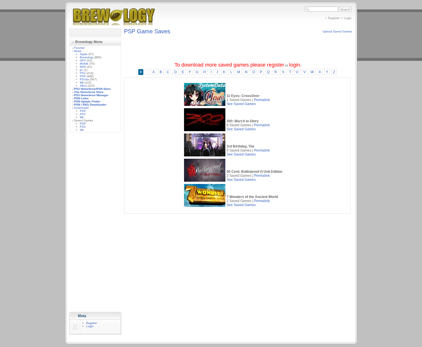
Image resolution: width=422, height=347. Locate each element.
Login (347, 18)
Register (334, 18)
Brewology (87, 57)
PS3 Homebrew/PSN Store (92, 88)
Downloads (81, 107)
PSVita (84, 79)
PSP (83, 76)
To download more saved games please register (229, 65)
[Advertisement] (95, 223)
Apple (84, 54)
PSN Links (81, 98)
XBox (83, 85)
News (77, 51)
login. (295, 65)
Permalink (262, 100)
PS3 (83, 73)
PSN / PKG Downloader (90, 104)
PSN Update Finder (87, 101)
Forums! (79, 47)
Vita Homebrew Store (89, 92)
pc (81, 69)
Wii (82, 82)
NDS (83, 66)
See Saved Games (241, 104)
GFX (83, 60)
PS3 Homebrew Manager (91, 95)
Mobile (84, 63)
